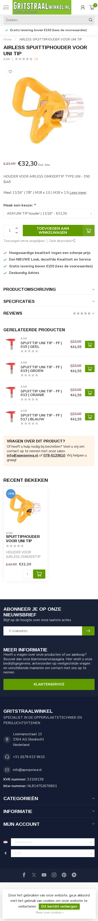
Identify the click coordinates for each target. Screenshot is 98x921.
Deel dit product (60, 241)
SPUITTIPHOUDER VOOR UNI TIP (23, 539)
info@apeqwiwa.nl (22, 455)
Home (7, 39)
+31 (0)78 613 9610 (29, 757)
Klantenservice (49, 684)
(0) (36, 59)
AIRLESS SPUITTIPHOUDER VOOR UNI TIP (50, 39)
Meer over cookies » (50, 912)
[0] (92, 7)
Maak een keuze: (19, 205)
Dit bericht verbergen (59, 906)
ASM (6, 59)
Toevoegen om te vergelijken (24, 241)
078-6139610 (54, 455)
